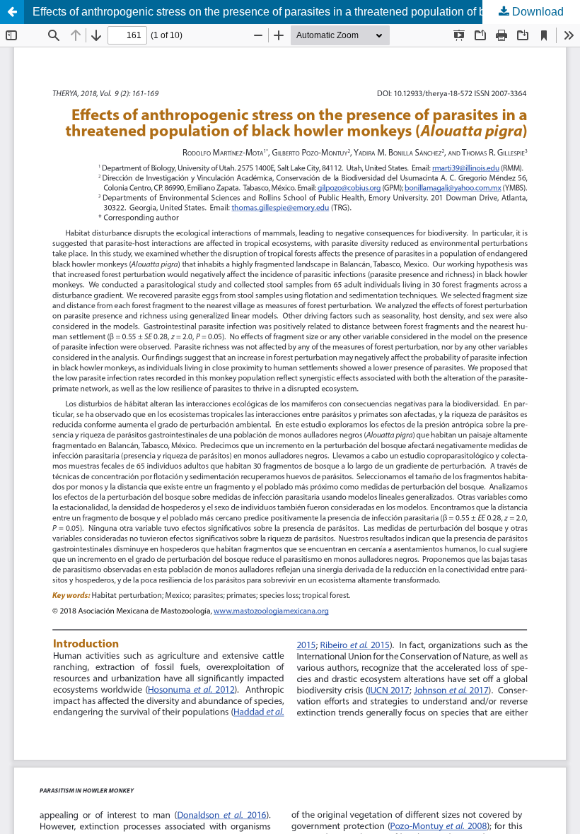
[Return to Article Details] (12, 12)
